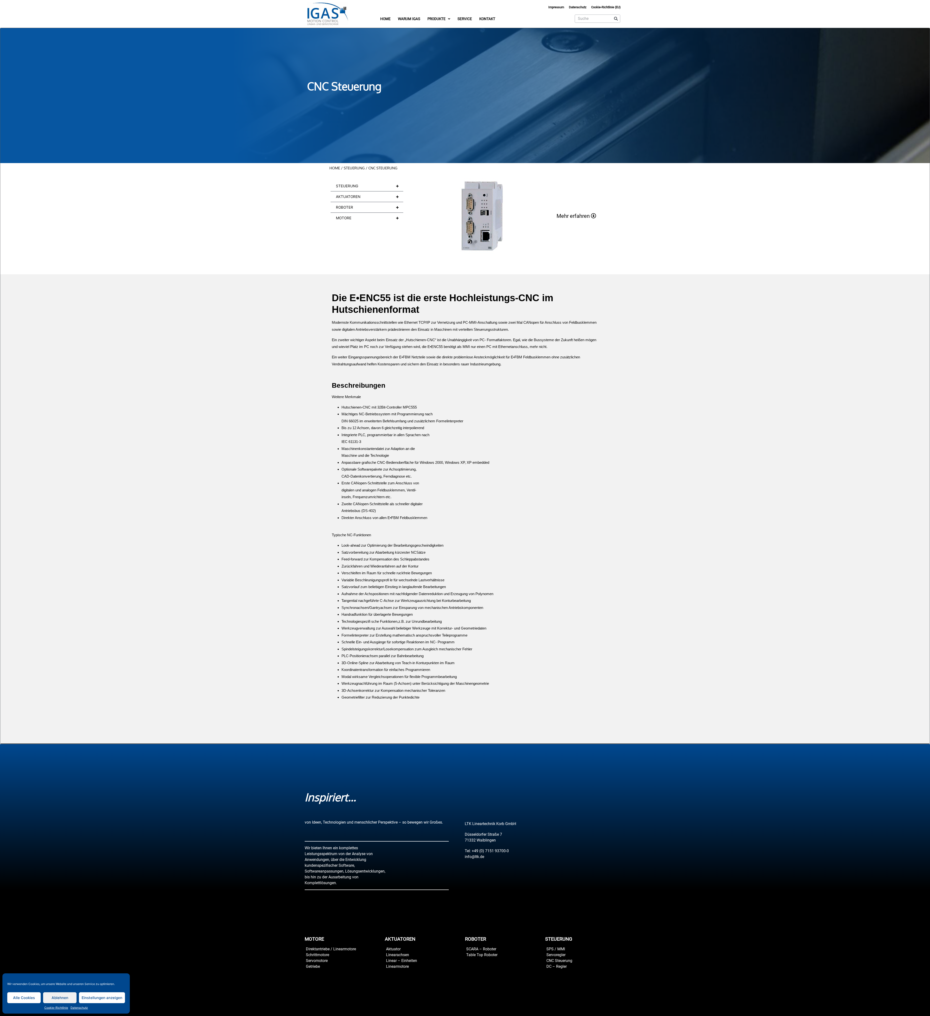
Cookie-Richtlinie (56, 1007)
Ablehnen (60, 997)
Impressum (556, 7)
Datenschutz (79, 1007)
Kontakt (487, 19)
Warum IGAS (409, 19)
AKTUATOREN (367, 196)
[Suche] (616, 19)
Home (385, 19)
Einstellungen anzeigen (102, 997)
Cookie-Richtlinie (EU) (606, 7)
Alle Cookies (24, 997)
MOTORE (367, 218)
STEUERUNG (354, 168)
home (334, 168)
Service (464, 19)
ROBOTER (367, 207)
